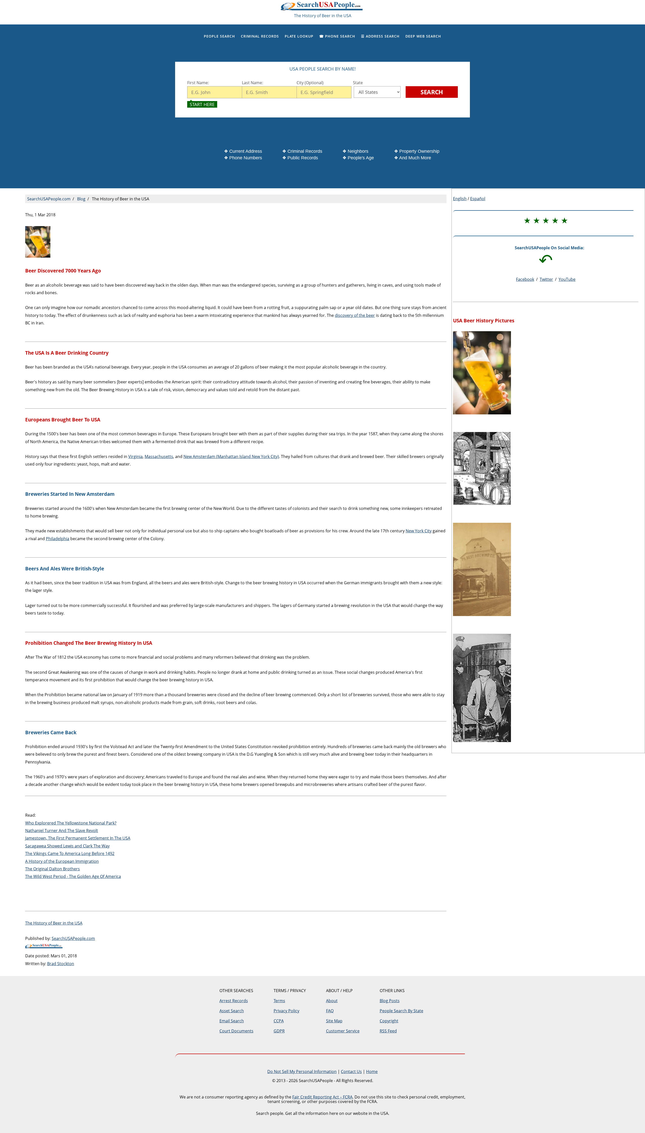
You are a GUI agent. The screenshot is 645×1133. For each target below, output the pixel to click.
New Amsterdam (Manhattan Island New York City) (231, 456)
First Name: (198, 82)
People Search (219, 36)
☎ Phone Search (337, 36)
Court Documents (236, 1031)
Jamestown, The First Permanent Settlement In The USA (77, 838)
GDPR (279, 1031)
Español (477, 198)
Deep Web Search (423, 36)
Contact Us (351, 1071)
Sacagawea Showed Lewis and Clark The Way (67, 846)
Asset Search (231, 1011)
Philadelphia (57, 538)
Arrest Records (233, 1000)
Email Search (231, 1021)
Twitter (546, 279)
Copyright (389, 1021)
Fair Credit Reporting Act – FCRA (322, 1097)
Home (372, 1071)
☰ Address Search (380, 36)
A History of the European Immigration (62, 861)
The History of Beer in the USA (53, 923)
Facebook (525, 279)
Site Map (334, 1021)
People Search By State (401, 1011)
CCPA (279, 1021)
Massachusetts (159, 456)
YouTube (567, 279)
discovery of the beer (355, 315)
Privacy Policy (286, 1011)
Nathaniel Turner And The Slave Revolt (61, 830)
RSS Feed (388, 1031)
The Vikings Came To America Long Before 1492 (69, 853)
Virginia (135, 456)
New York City (419, 531)
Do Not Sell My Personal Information (302, 1071)
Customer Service (343, 1031)
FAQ (330, 1011)
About (332, 1000)
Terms (279, 1000)
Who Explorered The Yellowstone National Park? (70, 823)
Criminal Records (260, 36)
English (460, 198)
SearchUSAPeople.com (322, 8)
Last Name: (253, 82)
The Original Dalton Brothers (52, 869)
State (357, 82)
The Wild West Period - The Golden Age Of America (73, 876)
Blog (81, 199)
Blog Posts (390, 1000)
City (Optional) (310, 82)
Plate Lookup (299, 36)
